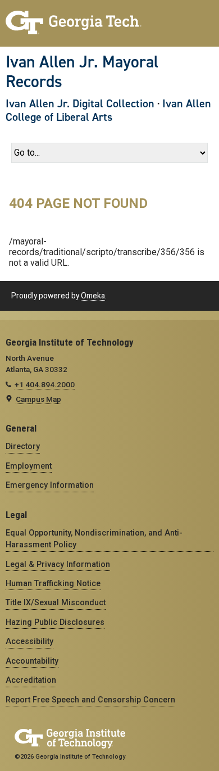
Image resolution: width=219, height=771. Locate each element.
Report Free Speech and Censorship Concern (90, 699)
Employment (29, 465)
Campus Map (38, 398)
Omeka (93, 295)
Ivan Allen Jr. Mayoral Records (82, 72)
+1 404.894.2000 (45, 384)
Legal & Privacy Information (58, 564)
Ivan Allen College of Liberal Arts (108, 110)
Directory (23, 446)
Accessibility (29, 641)
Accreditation (31, 679)
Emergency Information (50, 484)
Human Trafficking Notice (53, 583)
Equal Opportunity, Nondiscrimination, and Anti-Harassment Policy (94, 538)
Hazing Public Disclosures (55, 622)
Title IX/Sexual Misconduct (56, 602)
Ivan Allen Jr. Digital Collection (80, 103)
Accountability (32, 660)
